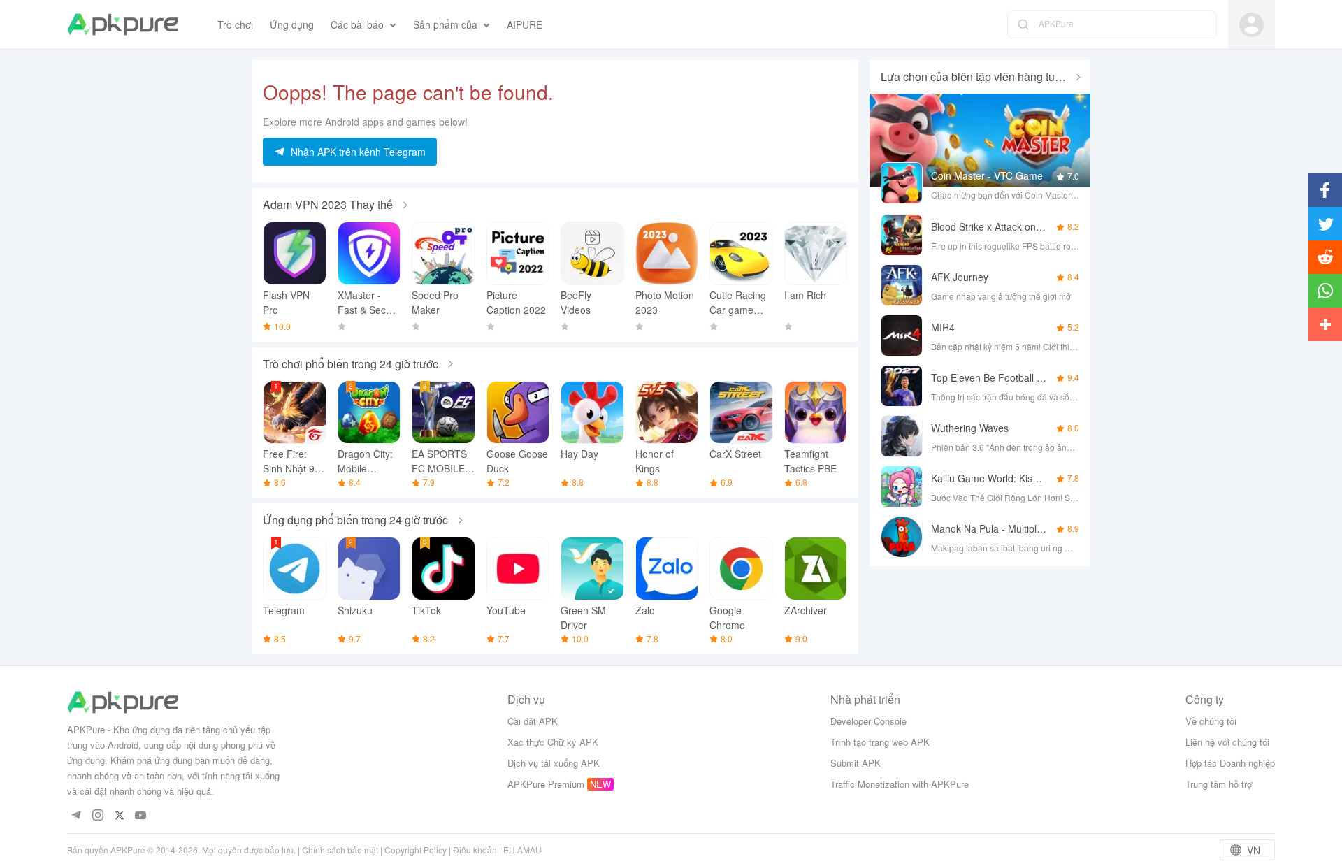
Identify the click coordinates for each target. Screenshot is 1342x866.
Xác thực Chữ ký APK (552, 742)
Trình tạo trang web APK (880, 742)
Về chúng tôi (1210, 721)
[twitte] (119, 816)
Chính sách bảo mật (340, 850)
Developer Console (868, 721)
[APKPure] (122, 24)
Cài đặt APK (532, 721)
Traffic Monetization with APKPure (899, 784)
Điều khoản (475, 850)
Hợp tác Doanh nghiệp (1230, 763)
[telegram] (76, 816)
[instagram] (97, 816)
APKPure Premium (545, 784)
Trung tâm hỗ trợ (1218, 784)
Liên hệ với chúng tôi (1227, 742)
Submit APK (855, 763)
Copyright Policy (415, 850)
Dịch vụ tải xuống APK (553, 763)
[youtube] (141, 816)
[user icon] (1251, 25)
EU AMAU (522, 850)
